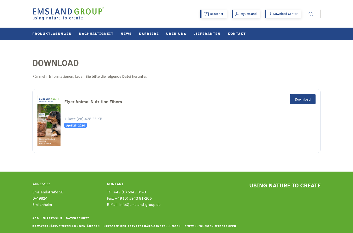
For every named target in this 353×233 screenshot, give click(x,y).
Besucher (216, 14)
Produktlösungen (52, 33)
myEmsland (248, 14)
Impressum (52, 218)
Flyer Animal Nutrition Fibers (93, 101)
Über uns (176, 33)
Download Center (285, 14)
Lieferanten (207, 33)
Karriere (149, 33)
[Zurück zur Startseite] (68, 13)
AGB (35, 218)
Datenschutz (77, 218)
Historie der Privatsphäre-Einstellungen (142, 226)
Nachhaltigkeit (96, 33)
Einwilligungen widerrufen (211, 226)
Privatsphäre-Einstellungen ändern (66, 226)
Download (303, 99)
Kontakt (237, 33)
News (126, 33)
